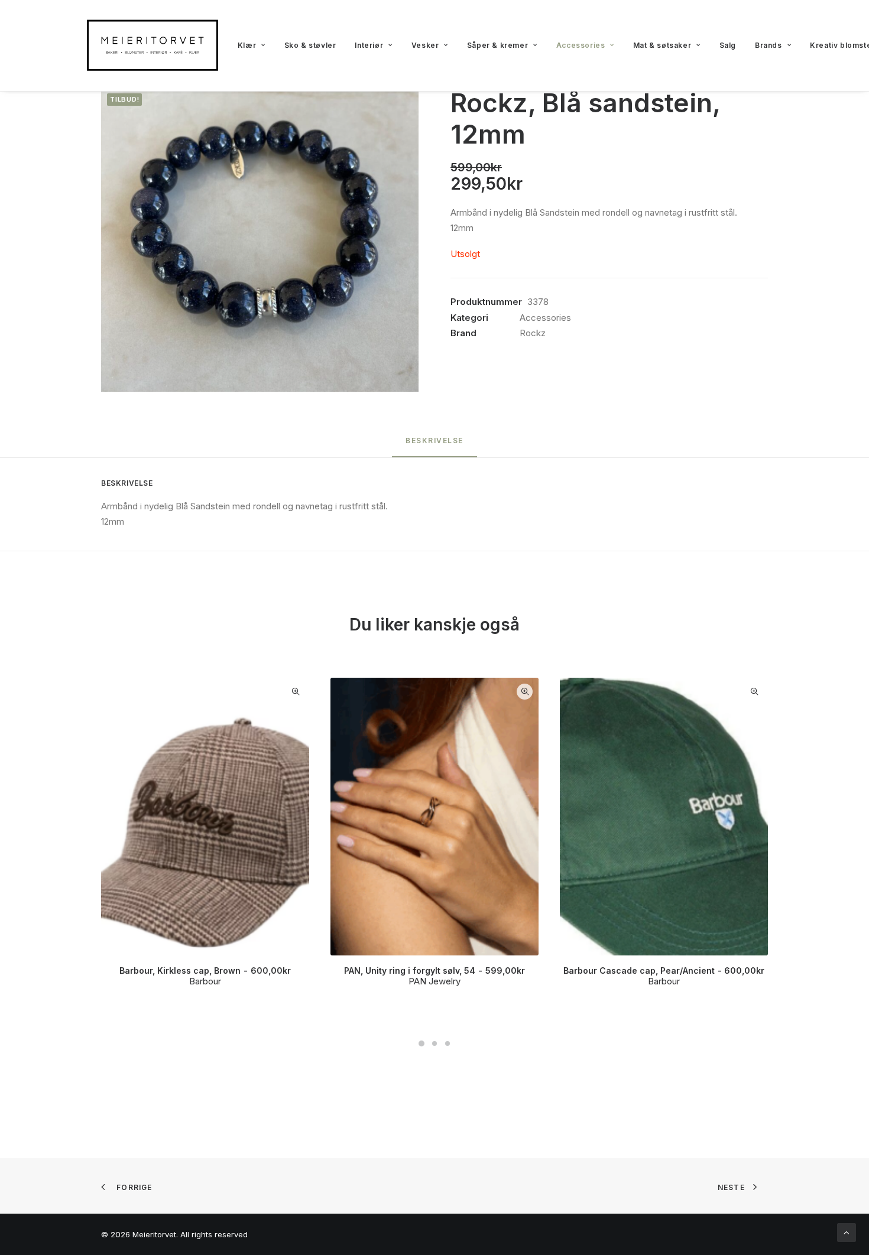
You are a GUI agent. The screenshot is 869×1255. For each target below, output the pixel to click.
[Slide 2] (434, 1043)
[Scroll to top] (846, 1231)
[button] (260, 239)
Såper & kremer (497, 45)
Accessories (580, 45)
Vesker (425, 45)
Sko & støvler (310, 45)
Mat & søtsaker (662, 45)
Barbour (205, 981)
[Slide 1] (421, 1043)
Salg (727, 45)
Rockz (533, 333)
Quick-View (295, 692)
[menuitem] (251, 45)
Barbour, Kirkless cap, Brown (204, 970)
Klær (247, 45)
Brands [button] (768, 45)
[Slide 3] (447, 1043)
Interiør (369, 45)
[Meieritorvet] (152, 45)
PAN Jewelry (434, 981)
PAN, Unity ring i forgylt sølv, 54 (434, 970)
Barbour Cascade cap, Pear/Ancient (663, 970)
